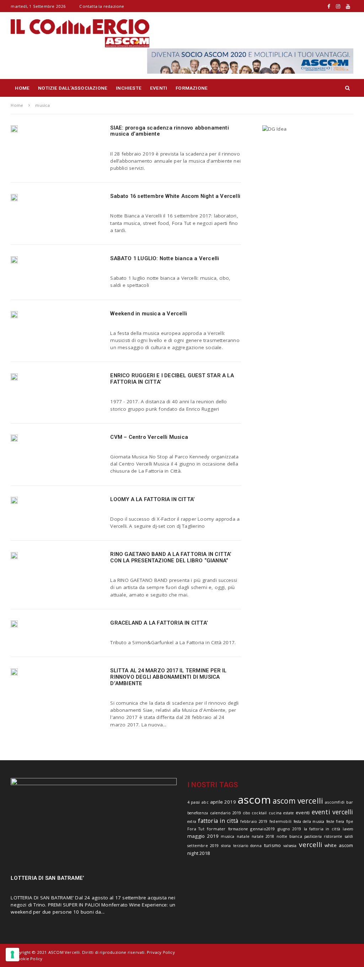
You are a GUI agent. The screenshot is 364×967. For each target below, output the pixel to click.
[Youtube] (348, 6)
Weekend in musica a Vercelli (148, 313)
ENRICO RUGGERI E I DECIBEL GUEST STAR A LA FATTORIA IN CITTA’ (172, 378)
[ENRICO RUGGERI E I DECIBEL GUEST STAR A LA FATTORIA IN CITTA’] (14, 376)
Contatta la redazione (101, 6)
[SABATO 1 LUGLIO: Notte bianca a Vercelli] (14, 259)
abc (205, 802)
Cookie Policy (29, 958)
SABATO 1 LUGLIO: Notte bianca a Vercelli (164, 258)
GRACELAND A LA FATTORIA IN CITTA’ (159, 623)
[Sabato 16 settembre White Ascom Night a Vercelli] (14, 197)
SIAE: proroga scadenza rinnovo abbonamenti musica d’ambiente (169, 131)
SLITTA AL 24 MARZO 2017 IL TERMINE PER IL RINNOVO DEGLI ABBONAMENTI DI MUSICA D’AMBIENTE (168, 677)
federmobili (280, 821)
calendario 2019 (225, 812)
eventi (303, 812)
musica (227, 836)
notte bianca (289, 836)
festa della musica (309, 821)
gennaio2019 (262, 828)
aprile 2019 (223, 802)
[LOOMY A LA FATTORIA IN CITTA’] (14, 500)
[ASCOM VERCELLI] (250, 60)
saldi (348, 836)
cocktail (259, 812)
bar (349, 802)
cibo (246, 812)
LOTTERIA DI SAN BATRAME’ (47, 878)
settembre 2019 (203, 845)
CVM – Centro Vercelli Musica (149, 437)
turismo (272, 845)
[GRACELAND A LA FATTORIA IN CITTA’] (14, 623)
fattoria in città (218, 821)
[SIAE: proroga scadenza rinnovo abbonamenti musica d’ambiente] (14, 128)
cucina (275, 812)
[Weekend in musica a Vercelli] (14, 314)
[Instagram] (338, 6)
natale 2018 (263, 836)
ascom (254, 799)
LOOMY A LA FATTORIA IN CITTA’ (152, 499)
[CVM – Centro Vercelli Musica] (14, 438)
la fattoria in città (322, 828)
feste (330, 821)
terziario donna (247, 845)
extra (191, 821)
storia (226, 845)
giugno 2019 (289, 828)
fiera (340, 821)
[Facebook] (329, 6)
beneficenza (197, 812)
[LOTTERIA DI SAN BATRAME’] (94, 823)
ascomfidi (334, 802)
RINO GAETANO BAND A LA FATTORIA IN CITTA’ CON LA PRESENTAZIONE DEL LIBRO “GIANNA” (170, 557)
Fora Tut (195, 828)
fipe (349, 821)
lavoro (348, 828)
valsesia (290, 845)
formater (216, 828)
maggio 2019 (203, 836)
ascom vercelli (298, 801)
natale (243, 836)
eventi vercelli (332, 812)
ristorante (333, 836)
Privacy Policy (161, 952)
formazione (238, 828)
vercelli (310, 844)
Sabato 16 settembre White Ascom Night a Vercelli (175, 196)
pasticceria (313, 836)
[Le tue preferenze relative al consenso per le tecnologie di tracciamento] (12, 954)
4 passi (193, 802)
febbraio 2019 (254, 821)
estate (288, 812)
